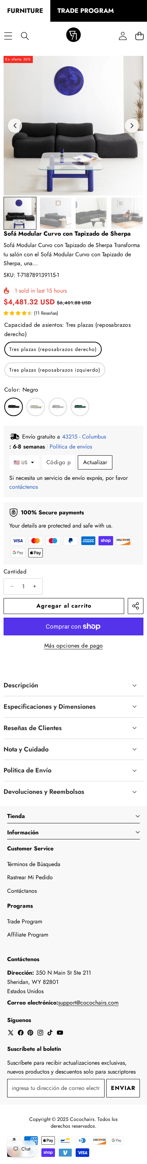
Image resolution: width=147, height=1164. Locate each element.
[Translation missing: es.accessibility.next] (132, 126)
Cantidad (15, 571)
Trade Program (24, 921)
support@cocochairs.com (88, 1002)
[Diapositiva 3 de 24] (91, 213)
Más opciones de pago (73, 645)
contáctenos (23, 487)
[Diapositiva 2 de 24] (55, 213)
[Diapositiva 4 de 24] (127, 213)
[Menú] (8, 36)
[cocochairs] (73, 36)
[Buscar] (25, 36)
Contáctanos (22, 891)
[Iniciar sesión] (123, 36)
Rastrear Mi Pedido (30, 877)
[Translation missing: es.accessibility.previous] (15, 126)
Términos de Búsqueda (33, 864)
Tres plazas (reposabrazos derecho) (53, 349)
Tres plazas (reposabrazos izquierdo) (54, 369)
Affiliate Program (27, 934)
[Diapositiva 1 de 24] (20, 213)
